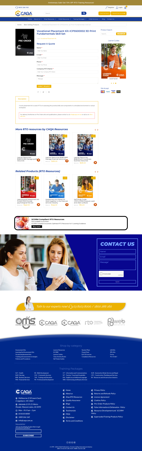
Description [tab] (22, 99)
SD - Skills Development (41, 373)
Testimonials (71, 410)
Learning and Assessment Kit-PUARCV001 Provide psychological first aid (28, 201)
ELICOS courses (86, 354)
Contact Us (70, 407)
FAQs (68, 414)
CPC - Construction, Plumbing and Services (104, 375)
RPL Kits (112, 352)
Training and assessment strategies (26, 357)
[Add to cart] (38, 160)
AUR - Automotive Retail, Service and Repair (104, 373)
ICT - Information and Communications (75, 373)
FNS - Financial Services (22, 380)
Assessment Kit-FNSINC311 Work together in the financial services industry (57, 201)
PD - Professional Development (44, 380)
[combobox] (64, 13)
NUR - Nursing (19, 375)
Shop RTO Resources (74, 397)
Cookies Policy (100, 400)
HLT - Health (19, 373)
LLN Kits (112, 350)
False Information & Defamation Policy (109, 407)
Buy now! (36, 226)
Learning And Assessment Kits (24, 352)
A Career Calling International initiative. (81, 447)
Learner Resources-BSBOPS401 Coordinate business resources (82, 159)
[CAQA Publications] (23, 13)
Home (19, 25)
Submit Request (44, 86)
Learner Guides (58, 354)
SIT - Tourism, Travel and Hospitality (74, 375)
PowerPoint (85, 352)
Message (40, 76)
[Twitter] (43, 92)
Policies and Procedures (22, 359)
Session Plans (86, 350)
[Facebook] (38, 92)
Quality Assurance (73, 400)
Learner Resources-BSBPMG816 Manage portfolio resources (28, 159)
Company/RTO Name (45, 69)
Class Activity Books (59, 357)
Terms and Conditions (74, 421)
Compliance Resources (89, 357)
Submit (117, 282)
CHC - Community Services (42, 375)
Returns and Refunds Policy (104, 393)
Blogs (68, 404)
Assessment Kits (20, 350)
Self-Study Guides (58, 359)
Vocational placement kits (23, 354)
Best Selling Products (31, 25)
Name (39, 48)
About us (69, 393)
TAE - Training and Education (43, 377)
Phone (39, 62)
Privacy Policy (99, 390)
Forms (112, 354)
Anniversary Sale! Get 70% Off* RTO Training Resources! (71, 3)
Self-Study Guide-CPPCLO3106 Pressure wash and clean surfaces (84, 201)
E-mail (39, 55)
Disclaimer (70, 417)
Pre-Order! (113, 357)
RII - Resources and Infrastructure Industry (104, 377)
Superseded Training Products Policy (108, 417)
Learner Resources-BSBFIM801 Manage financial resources (57, 158)
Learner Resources (59, 350)
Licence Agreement (101, 397)
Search (121, 34)
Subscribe (28, 435)
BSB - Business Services (22, 377)
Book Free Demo (104, 13)
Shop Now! (113, 79)
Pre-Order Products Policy (104, 404)
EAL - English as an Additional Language (75, 377)
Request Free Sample (118, 13)
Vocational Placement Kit (48, 38)
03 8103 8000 (82, 306)
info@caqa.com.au (76, 114)
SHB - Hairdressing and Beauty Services (75, 380)
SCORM (55, 352)
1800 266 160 (103, 306)
